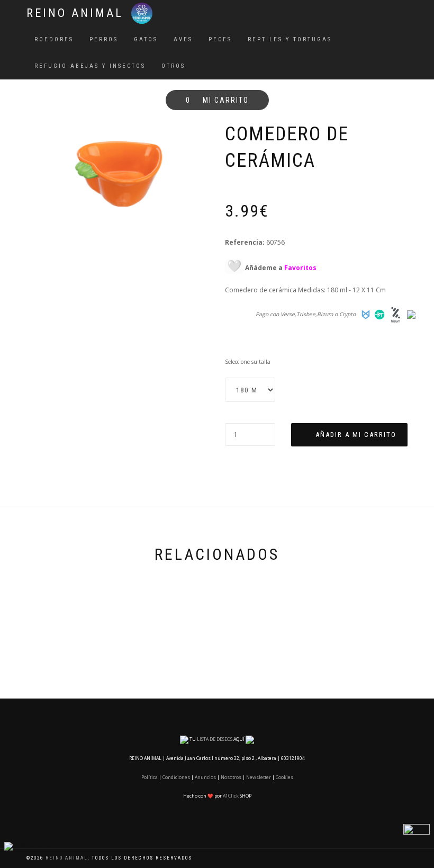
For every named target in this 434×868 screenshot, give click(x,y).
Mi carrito (217, 100)
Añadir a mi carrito (355, 435)
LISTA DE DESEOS (214, 739)
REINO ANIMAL (74, 13)
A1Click (231, 796)
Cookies (284, 777)
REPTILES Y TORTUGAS (290, 39)
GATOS (146, 39)
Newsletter (258, 777)
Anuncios (205, 777)
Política (149, 777)
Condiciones (176, 777)
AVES (183, 39)
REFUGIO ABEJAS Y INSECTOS (90, 65)
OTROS (173, 65)
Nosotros (231, 777)
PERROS (103, 39)
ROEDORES (54, 39)
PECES (220, 39)
